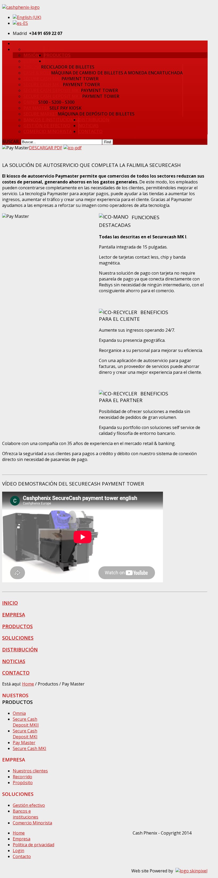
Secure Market (40, 114)
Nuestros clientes (30, 771)
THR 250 (32, 67)
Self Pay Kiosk (65, 108)
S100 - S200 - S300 (56, 102)
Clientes (33, 61)
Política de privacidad (33, 845)
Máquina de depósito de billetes (96, 114)
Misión (31, 55)
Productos (57, 55)
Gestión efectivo (29, 805)
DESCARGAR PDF (45, 148)
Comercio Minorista (47, 131)
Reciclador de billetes (67, 67)
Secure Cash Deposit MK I (52, 90)
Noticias (88, 126)
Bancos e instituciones (50, 120)
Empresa (53, 49)
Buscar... (11, 142)
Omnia (30, 102)
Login (18, 850)
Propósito (23, 782)
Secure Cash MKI (29, 748)
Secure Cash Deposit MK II (52, 96)
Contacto (90, 131)
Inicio (19, 43)
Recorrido (22, 777)
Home (28, 684)
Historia (33, 49)
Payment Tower (80, 79)
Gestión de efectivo (46, 126)
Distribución (93, 120)
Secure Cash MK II (43, 84)
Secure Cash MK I (42, 79)
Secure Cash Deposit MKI (25, 734)
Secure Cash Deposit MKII (26, 722)
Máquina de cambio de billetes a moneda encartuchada (117, 73)
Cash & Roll (37, 73)
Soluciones (57, 61)
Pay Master (36, 108)
